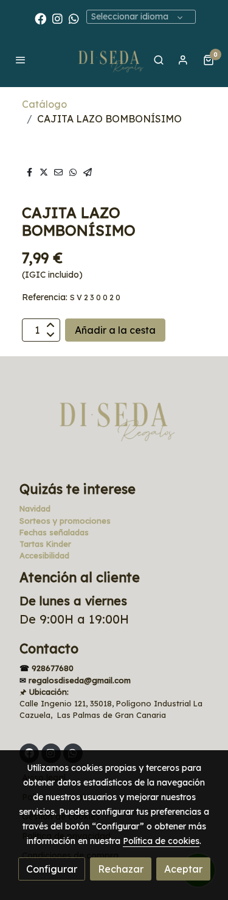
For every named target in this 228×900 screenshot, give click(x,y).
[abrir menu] (21, 59)
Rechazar (120, 869)
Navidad (34, 508)
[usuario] (183, 59)
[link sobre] (114, 426)
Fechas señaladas (54, 532)
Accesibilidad (44, 555)
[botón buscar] (159, 59)
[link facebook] (40, 18)
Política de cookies (161, 840)
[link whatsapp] (74, 18)
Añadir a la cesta (115, 330)
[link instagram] (57, 18)
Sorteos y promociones (65, 521)
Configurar (51, 869)
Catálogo (44, 104)
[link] (108, 59)
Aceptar (183, 869)
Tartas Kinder (45, 544)
